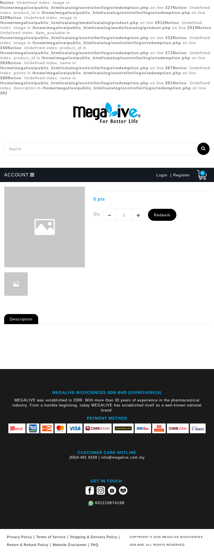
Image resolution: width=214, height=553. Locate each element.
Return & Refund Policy (27, 545)
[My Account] (192, 175)
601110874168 (110, 503)
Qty (96, 214)
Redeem (162, 215)
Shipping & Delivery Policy (93, 537)
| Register (180, 175)
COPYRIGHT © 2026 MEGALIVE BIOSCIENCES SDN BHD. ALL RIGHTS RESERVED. (166, 540)
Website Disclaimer (70, 545)
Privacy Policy (19, 537)
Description (21, 319)
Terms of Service (51, 537)
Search (203, 149)
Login (161, 175)
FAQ (94, 545)
